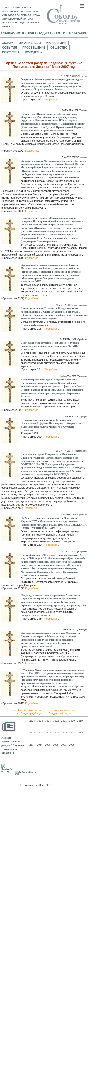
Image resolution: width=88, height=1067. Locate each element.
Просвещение (33, 47)
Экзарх (8, 43)
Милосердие (56, 43)
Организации (30, 43)
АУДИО (44, 33)
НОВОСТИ (57, 33)
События (9, 47)
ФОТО (21, 33)
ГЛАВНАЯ (8, 33)
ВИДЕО (32, 33)
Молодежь (33, 52)
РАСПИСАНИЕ (76, 33)
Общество (58, 47)
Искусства (10, 52)
